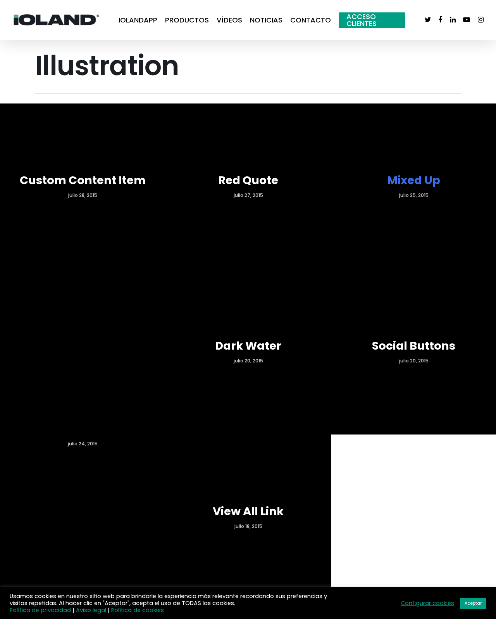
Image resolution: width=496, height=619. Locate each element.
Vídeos (229, 20)
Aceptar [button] (473, 603)
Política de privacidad (40, 610)
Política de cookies (137, 610)
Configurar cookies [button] (427, 603)
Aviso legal (91, 610)
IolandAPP (138, 20)
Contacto (310, 20)
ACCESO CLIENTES (361, 20)
